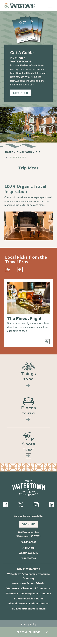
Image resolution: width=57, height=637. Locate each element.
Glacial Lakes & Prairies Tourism (28, 603)
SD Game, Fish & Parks (28, 598)
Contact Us (28, 558)
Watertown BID (28, 553)
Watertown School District (28, 583)
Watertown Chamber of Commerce (28, 588)
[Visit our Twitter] (20, 504)
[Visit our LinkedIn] (51, 504)
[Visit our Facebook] (5, 504)
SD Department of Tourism (28, 608)
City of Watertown (28, 569)
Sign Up (28, 524)
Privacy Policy (28, 624)
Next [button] (20, 269)
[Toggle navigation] (50, 6)
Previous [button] (7, 269)
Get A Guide (28, 632)
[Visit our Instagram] (36, 504)
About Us (28, 548)
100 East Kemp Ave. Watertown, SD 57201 (29, 534)
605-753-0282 (28, 542)
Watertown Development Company (28, 593)
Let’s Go (20, 93)
